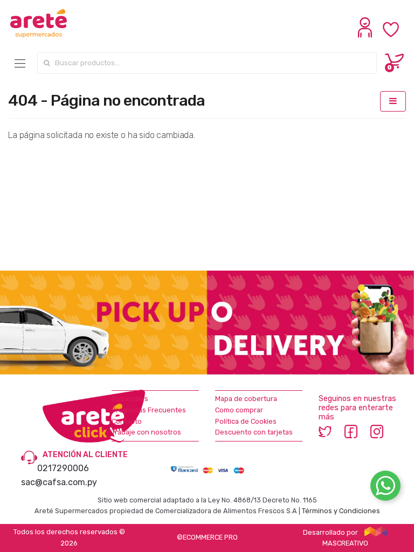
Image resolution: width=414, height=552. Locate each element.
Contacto (127, 421)
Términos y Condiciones (341, 511)
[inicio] (38, 23)
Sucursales (130, 399)
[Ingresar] (366, 35)
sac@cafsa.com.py (59, 482)
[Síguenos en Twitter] (325, 431)
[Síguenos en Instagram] (376, 431)
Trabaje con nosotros (146, 432)
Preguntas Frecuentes (149, 410)
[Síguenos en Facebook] (350, 431)
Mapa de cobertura (246, 399)
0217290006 (63, 468)
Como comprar (239, 410)
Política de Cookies (246, 421)
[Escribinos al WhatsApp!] (385, 488)
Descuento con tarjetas (254, 432)
